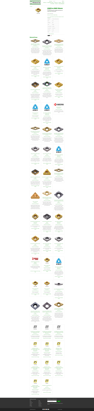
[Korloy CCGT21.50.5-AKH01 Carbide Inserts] (35, 149)
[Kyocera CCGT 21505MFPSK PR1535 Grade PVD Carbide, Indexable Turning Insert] (58, 195)
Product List (45, 2)
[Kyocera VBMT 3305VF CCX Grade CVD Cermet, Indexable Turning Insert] (35, 41)
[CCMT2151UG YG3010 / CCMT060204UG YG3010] (58, 345)
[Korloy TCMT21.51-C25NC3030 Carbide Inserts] (47, 173)
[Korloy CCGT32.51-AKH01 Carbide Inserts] (47, 149)
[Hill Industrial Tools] (35, 3)
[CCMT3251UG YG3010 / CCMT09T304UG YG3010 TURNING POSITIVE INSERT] (47, 363)
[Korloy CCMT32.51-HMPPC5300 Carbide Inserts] (47, 62)
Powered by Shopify (60, 409)
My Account (40, 402)
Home (30, 400)
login (50, 11)
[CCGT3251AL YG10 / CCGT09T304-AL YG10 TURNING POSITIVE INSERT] (35, 328)
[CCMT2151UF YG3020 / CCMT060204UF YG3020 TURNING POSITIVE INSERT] (35, 382)
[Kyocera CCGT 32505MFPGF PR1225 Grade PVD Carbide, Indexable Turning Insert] (47, 306)
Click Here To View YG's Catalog (35, 338)
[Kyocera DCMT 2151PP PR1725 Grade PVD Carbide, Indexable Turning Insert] (58, 130)
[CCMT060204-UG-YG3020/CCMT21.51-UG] (47, 382)
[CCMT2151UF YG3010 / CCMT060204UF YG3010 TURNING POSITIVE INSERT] (47, 345)
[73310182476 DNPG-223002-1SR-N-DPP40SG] (35, 259)
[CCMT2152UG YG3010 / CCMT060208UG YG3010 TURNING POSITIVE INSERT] (58, 363)
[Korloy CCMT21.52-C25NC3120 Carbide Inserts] (35, 239)
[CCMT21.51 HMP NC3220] (47, 261)
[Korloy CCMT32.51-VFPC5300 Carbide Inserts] (35, 62)
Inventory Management (61, 3)
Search (39, 400)
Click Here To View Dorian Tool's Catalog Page (35, 271)
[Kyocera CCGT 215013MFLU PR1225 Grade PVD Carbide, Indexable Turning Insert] (35, 306)
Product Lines (56, 2)
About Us (63, 2)
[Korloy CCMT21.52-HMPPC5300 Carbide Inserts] (58, 262)
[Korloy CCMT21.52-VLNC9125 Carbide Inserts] (47, 217)
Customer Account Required (58, 47)
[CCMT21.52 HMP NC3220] (35, 284)
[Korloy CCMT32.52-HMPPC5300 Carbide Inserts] (47, 108)
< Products (31, 6)
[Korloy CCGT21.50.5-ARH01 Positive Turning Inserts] (58, 239)
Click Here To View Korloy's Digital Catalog (35, 76)
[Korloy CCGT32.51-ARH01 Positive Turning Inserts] (47, 239)
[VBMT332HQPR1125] (58, 105)
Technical (59, 2)
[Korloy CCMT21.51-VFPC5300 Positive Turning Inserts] (58, 62)
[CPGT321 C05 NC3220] (47, 284)
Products (31, 401)
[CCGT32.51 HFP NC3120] (35, 108)
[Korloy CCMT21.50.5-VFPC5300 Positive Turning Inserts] (58, 85)
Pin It (51, 35)
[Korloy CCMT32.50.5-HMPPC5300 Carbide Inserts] (58, 149)
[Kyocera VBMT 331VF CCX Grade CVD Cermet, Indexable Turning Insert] (35, 129)
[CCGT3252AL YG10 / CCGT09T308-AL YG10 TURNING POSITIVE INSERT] (47, 328)
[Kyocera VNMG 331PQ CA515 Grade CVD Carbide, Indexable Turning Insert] (58, 41)
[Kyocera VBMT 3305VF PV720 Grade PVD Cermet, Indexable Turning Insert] (58, 171)
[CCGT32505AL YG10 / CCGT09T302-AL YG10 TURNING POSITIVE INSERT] (58, 328)
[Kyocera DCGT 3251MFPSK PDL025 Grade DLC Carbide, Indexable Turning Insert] (47, 84)
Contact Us (56, 3)
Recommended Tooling (50, 2)
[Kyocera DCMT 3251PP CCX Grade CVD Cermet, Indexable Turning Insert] (58, 305)
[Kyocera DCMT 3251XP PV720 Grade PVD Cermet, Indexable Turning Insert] (47, 194)
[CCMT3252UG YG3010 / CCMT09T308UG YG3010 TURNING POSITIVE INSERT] (35, 345)
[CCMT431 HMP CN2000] (38, 10)
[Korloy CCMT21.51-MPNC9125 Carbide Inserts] (35, 85)
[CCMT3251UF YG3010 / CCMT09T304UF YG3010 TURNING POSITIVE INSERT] (35, 363)
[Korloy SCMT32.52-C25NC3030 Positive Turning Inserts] (35, 217)
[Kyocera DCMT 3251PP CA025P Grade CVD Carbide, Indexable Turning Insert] (47, 130)
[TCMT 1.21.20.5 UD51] (35, 196)
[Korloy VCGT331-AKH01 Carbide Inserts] (58, 285)
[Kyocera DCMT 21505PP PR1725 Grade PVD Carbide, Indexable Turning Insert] (47, 42)
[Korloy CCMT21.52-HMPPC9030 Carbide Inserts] (58, 217)
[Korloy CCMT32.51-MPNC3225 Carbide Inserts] (35, 173)
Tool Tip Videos (52, 3)
